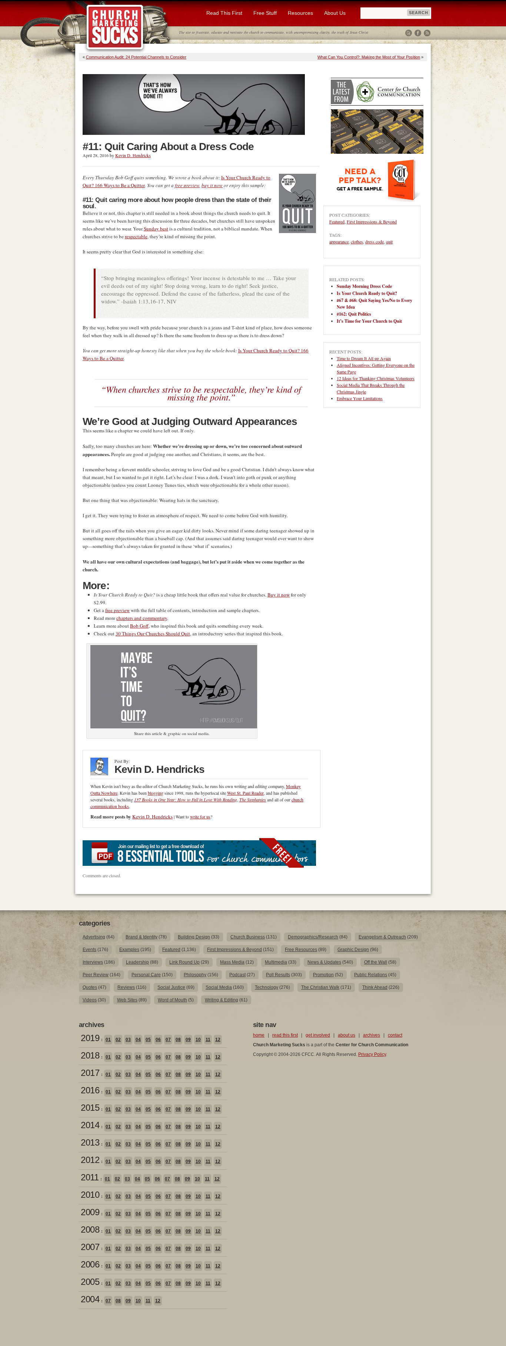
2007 (90, 1247)
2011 (90, 1177)
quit (389, 242)
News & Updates (324, 962)
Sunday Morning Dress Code (364, 286)
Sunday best (156, 228)
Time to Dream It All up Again (364, 358)
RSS (427, 33)
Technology (266, 987)
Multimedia (276, 962)
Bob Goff (139, 625)
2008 (90, 1229)
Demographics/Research (313, 937)
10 (198, 1039)
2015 (90, 1108)
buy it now (212, 185)
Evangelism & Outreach (382, 937)
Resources (300, 13)
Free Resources (301, 949)
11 (208, 1039)
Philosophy (195, 974)
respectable (136, 236)
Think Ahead (374, 987)
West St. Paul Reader (245, 793)
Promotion (323, 974)
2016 (90, 1090)
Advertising (94, 937)
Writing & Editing (221, 1000)
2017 (90, 1073)
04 (138, 1039)
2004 (90, 1299)
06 (158, 1039)
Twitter (408, 33)
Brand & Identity (141, 937)
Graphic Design (353, 949)
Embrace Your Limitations (360, 398)
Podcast (237, 974)
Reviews (126, 987)
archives (371, 1035)
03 (128, 1039)
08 (178, 1039)
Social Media (219, 987)
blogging (155, 793)
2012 (90, 1160)
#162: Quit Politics (354, 314)
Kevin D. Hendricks (133, 155)
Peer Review (96, 974)
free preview (187, 185)
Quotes (90, 987)
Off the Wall (375, 962)
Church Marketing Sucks (115, 27)
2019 (90, 1038)
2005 (90, 1282)
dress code (374, 242)
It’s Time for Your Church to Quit (369, 321)
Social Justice (171, 987)
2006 (90, 1264)
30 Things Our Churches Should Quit (153, 633)
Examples (129, 949)
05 (148, 1039)
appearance (339, 242)
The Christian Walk (320, 987)
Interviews (93, 962)
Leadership (137, 962)
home (258, 1035)
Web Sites (127, 1000)
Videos (90, 1000)
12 (217, 1039)
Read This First (224, 13)
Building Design (194, 937)
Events (89, 949)
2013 (90, 1142)
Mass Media (232, 962)
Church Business (247, 937)
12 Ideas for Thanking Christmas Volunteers (376, 378)
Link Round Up (184, 962)
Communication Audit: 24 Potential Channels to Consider (136, 57)
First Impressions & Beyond (372, 222)
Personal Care (146, 974)
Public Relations (370, 974)
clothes (357, 242)
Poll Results (278, 974)
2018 (90, 1055)
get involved (318, 1035)
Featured (336, 222)
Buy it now (278, 594)
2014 (90, 1125)
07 (168, 1039)
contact (395, 1035)
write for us (200, 817)
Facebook (418, 33)
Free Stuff (265, 13)
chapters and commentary (141, 618)
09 (188, 1039)
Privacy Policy (372, 1054)
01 (108, 1039)
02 (118, 1039)
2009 (90, 1212)
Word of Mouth (172, 1000)
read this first (285, 1035)
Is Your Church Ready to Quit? (367, 293)
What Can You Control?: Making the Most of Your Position (368, 57)
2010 (90, 1195)
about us (346, 1035)
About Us (335, 13)
